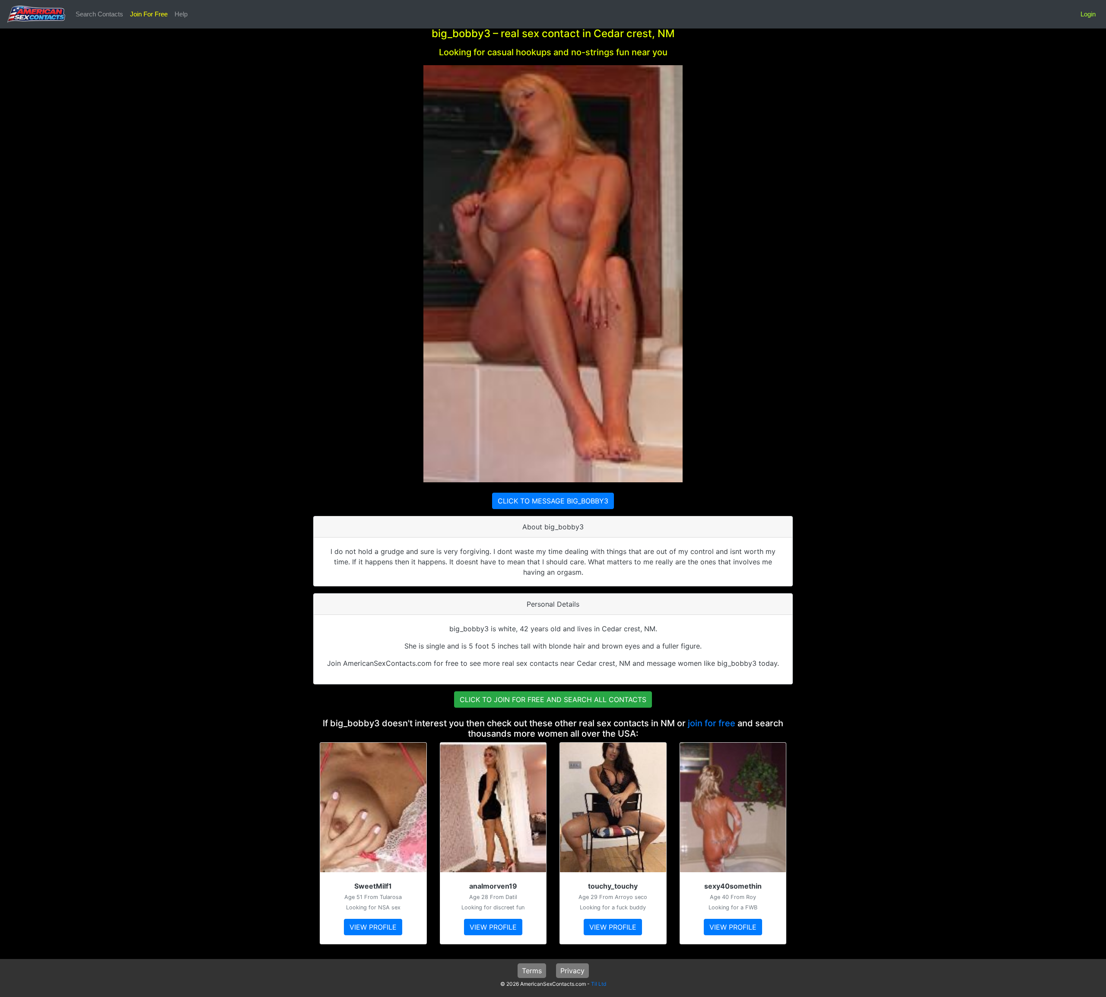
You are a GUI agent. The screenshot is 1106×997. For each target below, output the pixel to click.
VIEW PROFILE (373, 927)
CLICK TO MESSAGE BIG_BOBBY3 (553, 501)
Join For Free (149, 14)
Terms (532, 970)
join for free (711, 723)
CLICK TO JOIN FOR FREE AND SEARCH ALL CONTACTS (553, 699)
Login (1088, 14)
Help (181, 14)
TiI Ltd (598, 984)
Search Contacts (99, 14)
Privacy (572, 970)
